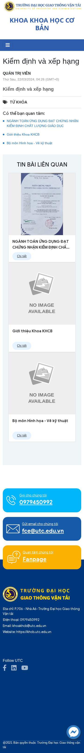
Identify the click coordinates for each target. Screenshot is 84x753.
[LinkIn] (16, 669)
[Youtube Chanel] (27, 669)
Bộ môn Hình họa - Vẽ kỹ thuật (29, 143)
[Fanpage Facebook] (7, 669)
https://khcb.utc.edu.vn (33, 632)
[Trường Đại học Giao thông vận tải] (42, 6)
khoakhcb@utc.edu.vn (29, 626)
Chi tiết (22, 256)
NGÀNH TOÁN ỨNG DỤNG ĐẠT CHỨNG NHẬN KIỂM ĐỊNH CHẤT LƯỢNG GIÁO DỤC (42, 123)
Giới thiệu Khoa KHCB (23, 134)
